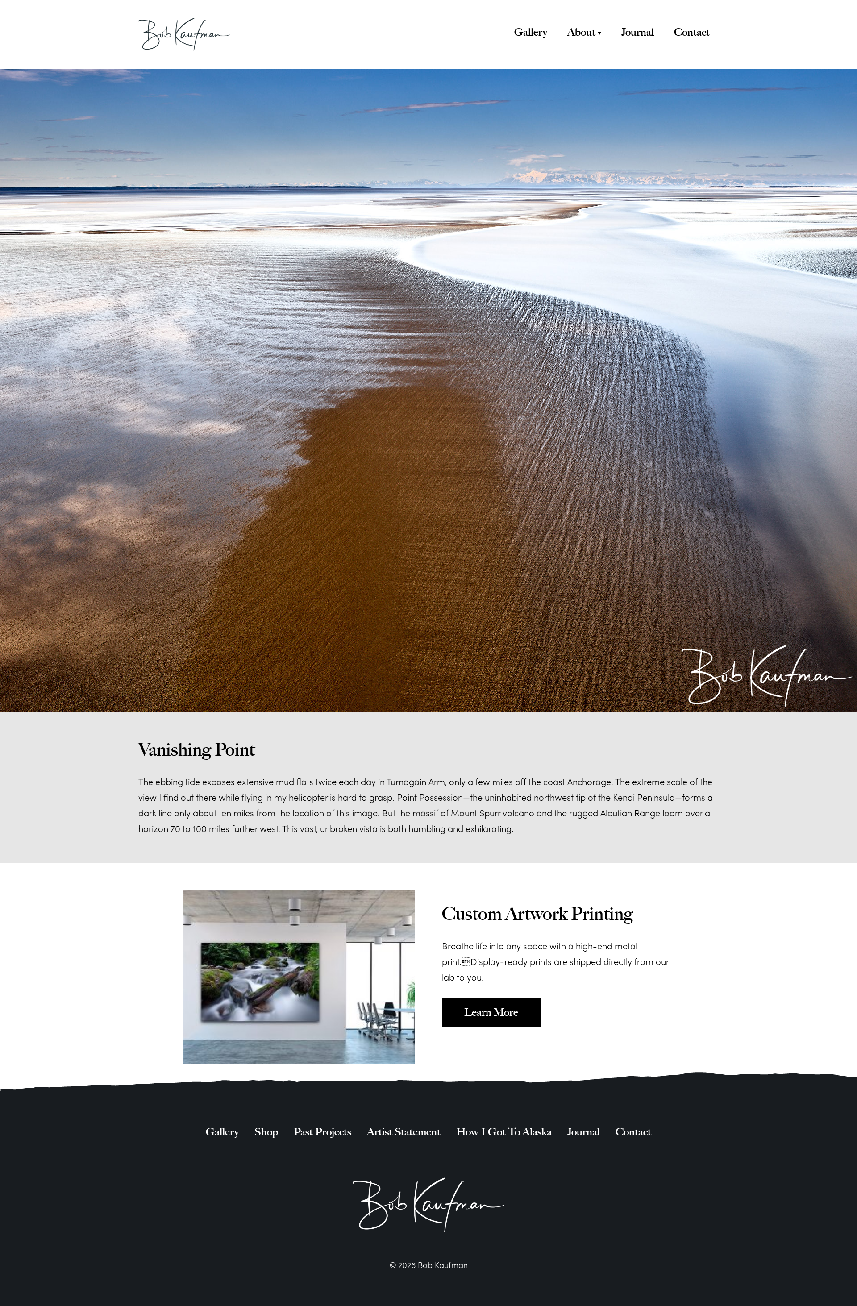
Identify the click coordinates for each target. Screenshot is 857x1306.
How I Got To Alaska (504, 1132)
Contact (692, 32)
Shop (266, 1132)
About (581, 32)
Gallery (530, 32)
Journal (637, 32)
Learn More (491, 1012)
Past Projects (322, 1132)
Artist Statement (404, 1132)
